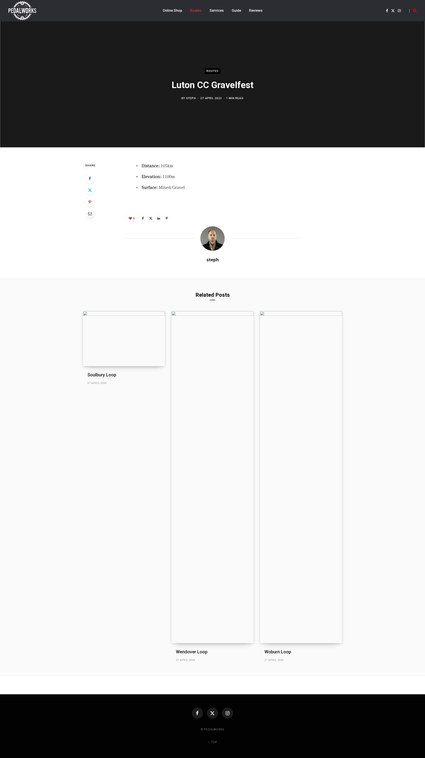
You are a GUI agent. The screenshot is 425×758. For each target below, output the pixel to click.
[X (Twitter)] (212, 713)
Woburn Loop (278, 651)
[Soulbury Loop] (124, 338)
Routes (212, 71)
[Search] (413, 10)
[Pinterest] (90, 201)
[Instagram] (227, 713)
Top (213, 742)
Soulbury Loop (101, 374)
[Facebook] (90, 178)
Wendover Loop (191, 651)
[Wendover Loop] (212, 477)
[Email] (90, 213)
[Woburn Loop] (301, 477)
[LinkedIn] (158, 218)
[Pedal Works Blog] (22, 11)
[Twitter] (90, 190)
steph (191, 98)
